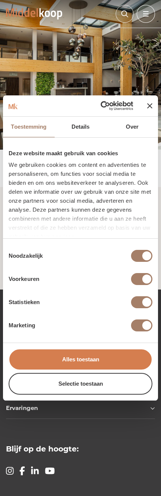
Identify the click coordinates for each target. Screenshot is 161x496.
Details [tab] (81, 126)
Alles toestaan (80, 359)
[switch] (141, 279)
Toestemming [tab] (28, 126)
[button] (80, 411)
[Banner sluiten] (149, 105)
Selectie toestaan (80, 383)
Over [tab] (132, 126)
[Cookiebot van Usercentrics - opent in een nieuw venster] (101, 106)
